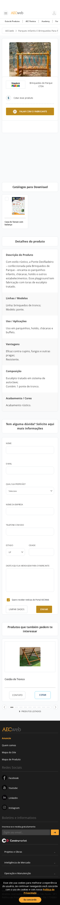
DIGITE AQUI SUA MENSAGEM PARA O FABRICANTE (27, 565)
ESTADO (9, 545)
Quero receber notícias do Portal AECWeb (30, 599)
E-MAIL (9, 463)
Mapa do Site (9, 752)
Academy (45, 21)
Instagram (14, 807)
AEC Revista (31, 21)
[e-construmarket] (14, 840)
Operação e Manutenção (17, 873)
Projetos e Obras (13, 851)
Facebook (14, 778)
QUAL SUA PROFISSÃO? (15, 484)
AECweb (9, 30)
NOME (8, 443)
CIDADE (32, 545)
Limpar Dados (16, 609)
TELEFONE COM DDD (15, 525)
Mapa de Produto (11, 759)
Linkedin (13, 797)
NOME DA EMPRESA (14, 504)
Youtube (13, 788)
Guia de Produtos (12, 21)
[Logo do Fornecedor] (15, 84)
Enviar (44, 609)
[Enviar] (55, 832)
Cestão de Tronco (15, 679)
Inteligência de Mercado (17, 862)
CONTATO (17, 695)
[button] (4, 707)
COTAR (42, 694)
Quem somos (9, 745)
